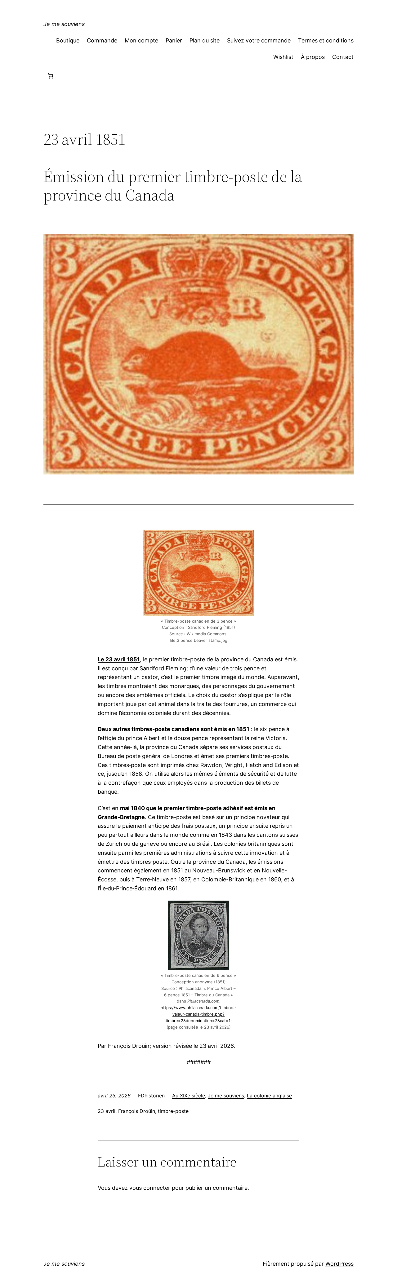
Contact (343, 57)
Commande (102, 40)
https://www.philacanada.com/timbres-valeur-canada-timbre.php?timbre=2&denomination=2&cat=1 (198, 1014)
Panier (174, 40)
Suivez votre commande (259, 40)
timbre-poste (173, 1111)
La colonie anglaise (269, 1095)
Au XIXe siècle (188, 1095)
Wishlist (283, 57)
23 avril (106, 1111)
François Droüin (136, 1111)
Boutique (67, 40)
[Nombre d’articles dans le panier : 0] (50, 76)
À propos (313, 57)
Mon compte (141, 40)
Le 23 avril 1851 (119, 659)
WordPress (339, 1263)
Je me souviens (64, 24)
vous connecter (149, 1187)
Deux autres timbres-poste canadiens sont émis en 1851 (173, 729)
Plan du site (205, 40)
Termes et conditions (326, 40)
